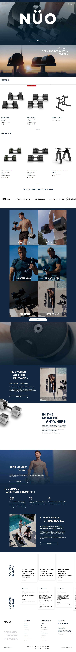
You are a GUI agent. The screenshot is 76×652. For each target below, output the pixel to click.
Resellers (25, 635)
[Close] (71, 0)
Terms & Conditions (44, 629)
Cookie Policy (70, 647)
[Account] (68, 4)
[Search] (65, 4)
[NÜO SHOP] (7, 621)
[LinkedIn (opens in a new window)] (65, 623)
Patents (25, 633)
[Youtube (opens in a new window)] (62, 623)
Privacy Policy (43, 631)
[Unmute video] (65, 41)
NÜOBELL (25, 623)
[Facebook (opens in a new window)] (58, 623)
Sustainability (26, 629)
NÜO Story (26, 625)
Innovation (26, 627)
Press (25, 631)
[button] (21, 616)
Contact (42, 623)
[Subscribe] (71, 634)
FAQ (41, 625)
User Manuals (43, 635)
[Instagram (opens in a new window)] (60, 623)
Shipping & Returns (44, 627)
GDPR (67, 647)
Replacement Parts (44, 633)
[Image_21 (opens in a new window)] (67, 623)
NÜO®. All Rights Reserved (9, 647)
